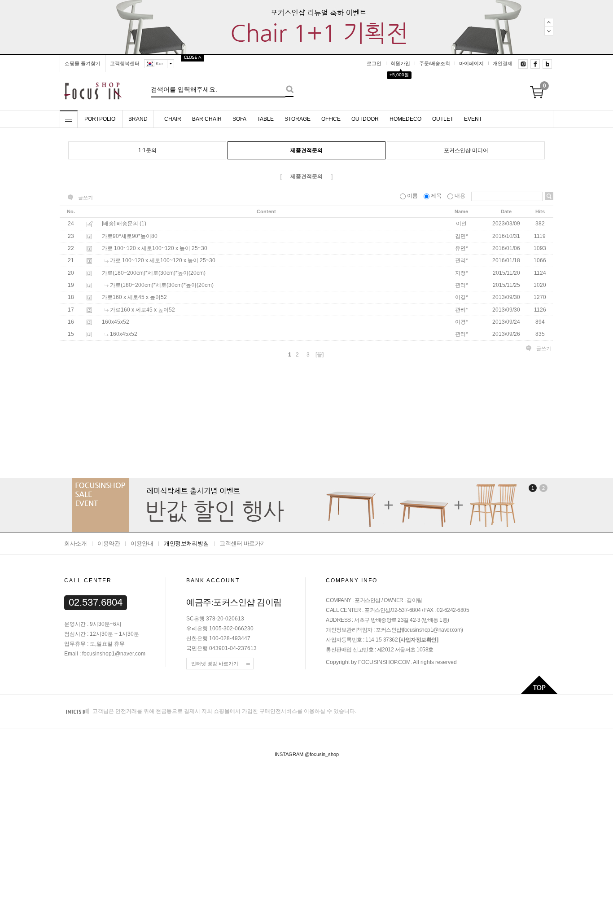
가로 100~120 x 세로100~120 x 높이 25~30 (154, 248)
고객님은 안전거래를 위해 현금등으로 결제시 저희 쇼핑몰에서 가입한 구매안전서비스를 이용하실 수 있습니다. (223, 711)
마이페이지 (471, 63)
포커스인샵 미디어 (466, 150)
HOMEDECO (405, 119)
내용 (460, 196)
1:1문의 (147, 150)
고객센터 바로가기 (242, 543)
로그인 (374, 63)
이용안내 (142, 543)
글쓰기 (85, 197)
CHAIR (172, 119)
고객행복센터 (125, 63)
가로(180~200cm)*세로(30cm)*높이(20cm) (154, 273)
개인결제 (502, 63)
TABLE (265, 119)
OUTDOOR (365, 119)
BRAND (138, 119)
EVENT (473, 119)
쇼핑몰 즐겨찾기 (83, 63)
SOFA (239, 119)
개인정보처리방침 (186, 543)
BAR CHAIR (207, 119)
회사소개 (75, 543)
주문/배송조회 (434, 63)
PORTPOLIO (99, 119)
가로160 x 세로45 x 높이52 (134, 298)
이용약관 (108, 543)
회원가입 (400, 63)
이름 (412, 196)
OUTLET (442, 119)
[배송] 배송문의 (120, 224)
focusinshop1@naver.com (432, 630)
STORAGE (298, 119)
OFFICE (331, 119)
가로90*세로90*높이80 (130, 236)
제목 (436, 196)
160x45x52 (115, 322)
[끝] (319, 355)
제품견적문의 (306, 150)
